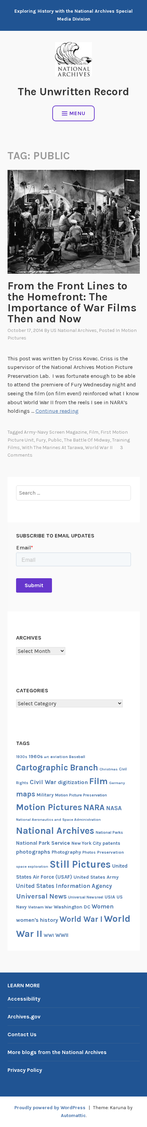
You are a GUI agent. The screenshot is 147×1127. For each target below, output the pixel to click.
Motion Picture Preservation (81, 795)
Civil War (43, 782)
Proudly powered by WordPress (49, 1108)
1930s (21, 757)
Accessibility (24, 998)
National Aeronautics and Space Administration (58, 819)
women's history (37, 920)
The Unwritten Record (73, 91)
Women (103, 906)
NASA (114, 808)
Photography (66, 852)
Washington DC (72, 907)
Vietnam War (40, 907)
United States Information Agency (64, 885)
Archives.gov (24, 1016)
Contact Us (22, 1034)
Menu (77, 113)
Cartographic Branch (57, 767)
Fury (41, 440)
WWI (49, 935)
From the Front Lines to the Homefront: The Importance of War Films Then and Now (72, 302)
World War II (98, 447)
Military (45, 794)
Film (93, 432)
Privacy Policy (25, 1070)
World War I (81, 919)
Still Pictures (80, 864)
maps (25, 794)
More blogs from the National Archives (57, 1052)
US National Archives (74, 330)
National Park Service (43, 843)
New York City (86, 843)
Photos (89, 852)
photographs (33, 852)
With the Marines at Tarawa (52, 447)
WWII (61, 935)
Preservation (110, 852)
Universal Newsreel (85, 897)
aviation (59, 756)
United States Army (96, 877)
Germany (117, 783)
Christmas (108, 769)
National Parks (109, 832)
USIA (110, 897)
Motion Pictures (49, 807)
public (55, 440)
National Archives (55, 830)
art (46, 757)
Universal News (41, 896)
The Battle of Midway (87, 440)
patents (111, 843)
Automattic (73, 1115)
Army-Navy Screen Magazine (55, 432)
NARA (94, 807)
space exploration (32, 866)
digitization (73, 782)
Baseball (77, 757)
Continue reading (57, 411)
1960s (36, 756)
